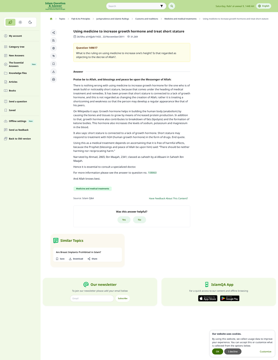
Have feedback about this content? (168, 198)
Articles (13, 81)
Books (12, 90)
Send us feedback (19, 130)
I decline (233, 351)
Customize (265, 351)
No (139, 219)
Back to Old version (20, 138)
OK (217, 351)
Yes (124, 219)
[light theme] (20, 22)
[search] (171, 6)
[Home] (51, 19)
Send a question (18, 101)
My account (15, 36)
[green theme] (10, 22)
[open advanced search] (161, 6)
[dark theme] (30, 22)
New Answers (16, 55)
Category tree (16, 46)
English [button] (265, 6)
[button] (53, 32)
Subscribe (122, 298)
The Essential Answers (22, 64)
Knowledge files (18, 73)
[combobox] (134, 6)
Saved (12, 110)
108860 (152, 172)
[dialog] (242, 343)
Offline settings (20, 121)
